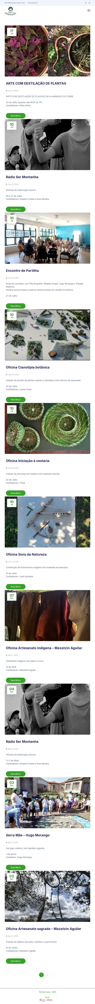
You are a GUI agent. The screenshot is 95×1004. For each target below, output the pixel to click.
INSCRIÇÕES (33, 3)
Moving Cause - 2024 (47, 992)
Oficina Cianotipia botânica (28, 367)
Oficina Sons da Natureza (26, 554)
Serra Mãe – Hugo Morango (28, 835)
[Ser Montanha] (10, 10)
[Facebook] (85, 3)
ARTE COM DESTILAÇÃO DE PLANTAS (36, 83)
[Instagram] (89, 3)
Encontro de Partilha (22, 271)
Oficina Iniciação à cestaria (27, 461)
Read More (16, 116)
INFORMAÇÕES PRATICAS (15, 3)
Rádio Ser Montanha (22, 177)
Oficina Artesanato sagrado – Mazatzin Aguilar (43, 929)
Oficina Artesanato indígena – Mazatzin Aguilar (44, 648)
